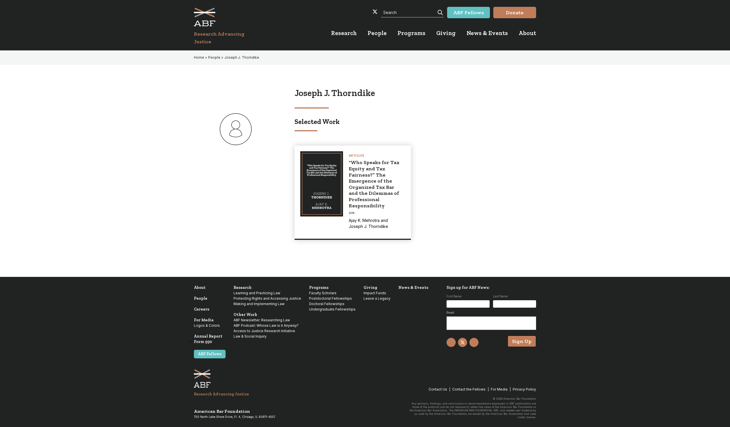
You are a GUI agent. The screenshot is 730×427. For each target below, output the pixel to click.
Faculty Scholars (322, 293)
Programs (318, 287)
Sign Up (522, 341)
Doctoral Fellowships (326, 304)
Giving (370, 287)
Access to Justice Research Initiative (264, 331)
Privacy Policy (524, 389)
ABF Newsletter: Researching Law (262, 320)
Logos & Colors (207, 325)
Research (243, 287)
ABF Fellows (210, 354)
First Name (454, 296)
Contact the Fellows (469, 389)
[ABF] (226, 17)
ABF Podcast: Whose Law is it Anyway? (266, 325)
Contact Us (438, 389)
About (200, 287)
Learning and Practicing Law (257, 293)
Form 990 (203, 341)
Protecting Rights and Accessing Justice (267, 298)
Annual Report (208, 336)
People (200, 298)
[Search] (440, 12)
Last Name (500, 296)
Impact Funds (375, 293)
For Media (204, 320)
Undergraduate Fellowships (332, 309)
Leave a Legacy (377, 298)
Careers (201, 309)
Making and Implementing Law (259, 304)
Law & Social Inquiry (250, 336)
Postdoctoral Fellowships (330, 298)
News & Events (413, 287)
